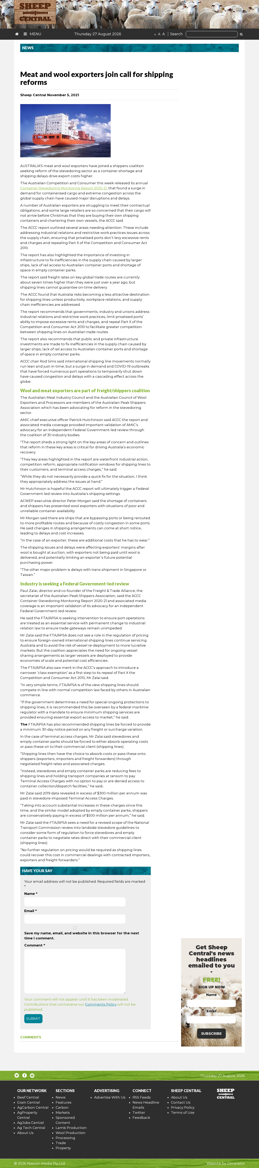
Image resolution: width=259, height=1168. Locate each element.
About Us (25, 1133)
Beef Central (28, 1097)
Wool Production (70, 1133)
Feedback (141, 1118)
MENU (35, 34)
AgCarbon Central (33, 1107)
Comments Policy (101, 1004)
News (61, 1097)
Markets (63, 1112)
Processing (65, 1138)
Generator (236, 1163)
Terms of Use (182, 1112)
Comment (34, 945)
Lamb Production (71, 1128)
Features (63, 1102)
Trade (61, 1143)
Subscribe (211, 1034)
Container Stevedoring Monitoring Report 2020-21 (63, 188)
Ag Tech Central (31, 1128)
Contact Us (180, 1102)
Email (30, 911)
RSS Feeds (142, 1097)
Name (30, 894)
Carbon (62, 1107)
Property (63, 1148)
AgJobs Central (30, 1123)
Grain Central (28, 1102)
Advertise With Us (109, 1097)
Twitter (139, 1112)
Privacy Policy (182, 1107)
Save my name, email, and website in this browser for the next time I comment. (81, 935)
